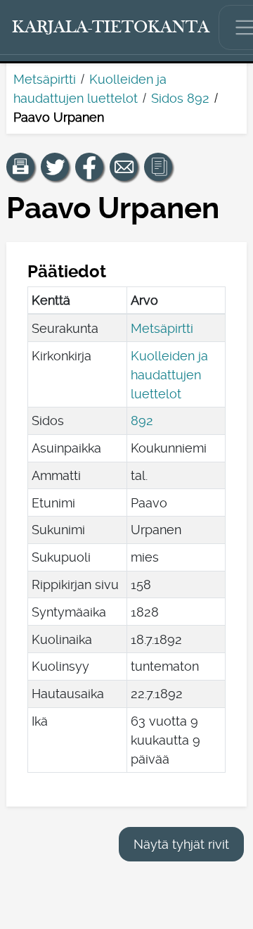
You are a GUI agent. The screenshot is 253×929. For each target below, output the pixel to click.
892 (142, 420)
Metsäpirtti (44, 79)
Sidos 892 (180, 98)
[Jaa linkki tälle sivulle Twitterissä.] (55, 167)
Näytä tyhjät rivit (181, 844)
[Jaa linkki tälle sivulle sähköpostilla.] (124, 167)
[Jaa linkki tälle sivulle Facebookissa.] (89, 167)
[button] (20, 167)
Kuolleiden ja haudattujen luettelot (169, 374)
